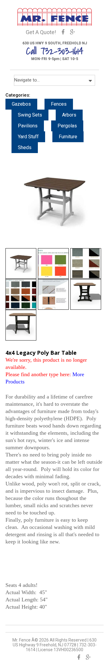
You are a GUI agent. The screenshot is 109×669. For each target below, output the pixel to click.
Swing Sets (30, 115)
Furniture (68, 136)
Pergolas (67, 126)
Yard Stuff (28, 136)
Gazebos (21, 104)
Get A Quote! (41, 32)
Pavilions (28, 126)
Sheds (24, 147)
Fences (59, 104)
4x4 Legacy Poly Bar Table (41, 352)
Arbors (69, 115)
